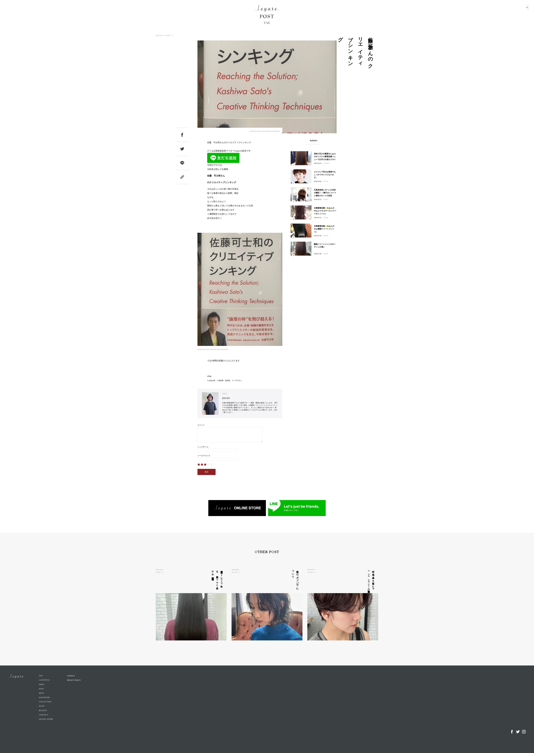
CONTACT (43, 715)
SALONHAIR (44, 697)
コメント (201, 425)
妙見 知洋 (226, 398)
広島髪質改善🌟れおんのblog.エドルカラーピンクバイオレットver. (325, 211)
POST (41, 689)
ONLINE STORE (46, 719)
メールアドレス (203, 456)
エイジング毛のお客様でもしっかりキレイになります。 (325, 175)
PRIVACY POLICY (74, 680)
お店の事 (211, 381)
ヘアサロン (237, 381)
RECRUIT (43, 711)
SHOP (41, 685)
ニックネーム (202, 447)
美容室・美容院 (224, 381)
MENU (41, 693)
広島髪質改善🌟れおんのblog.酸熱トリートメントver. (324, 229)
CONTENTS (44, 680)
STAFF (42, 706)
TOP (41, 676)
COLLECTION (45, 702)
